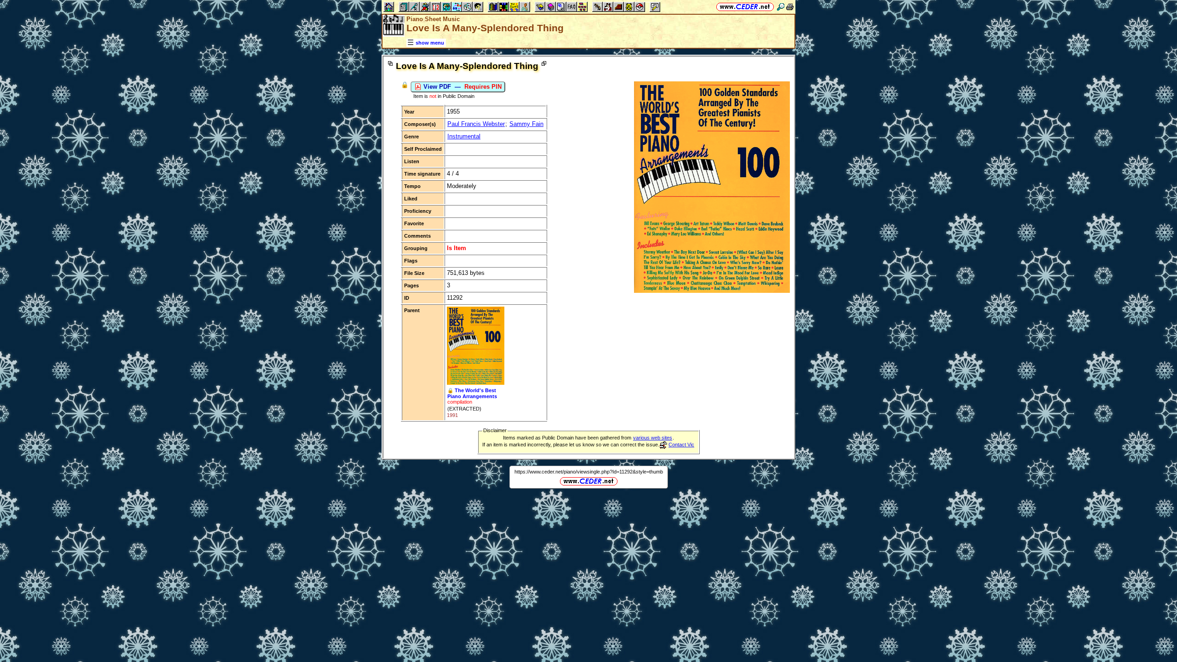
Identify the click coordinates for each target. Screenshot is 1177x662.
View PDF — (462, 86)
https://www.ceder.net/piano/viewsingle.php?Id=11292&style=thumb (588, 471)
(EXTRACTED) (464, 408)
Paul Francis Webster (476, 123)
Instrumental (463, 136)
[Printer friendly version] (790, 6)
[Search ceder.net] (780, 6)
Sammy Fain (526, 123)
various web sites (652, 437)
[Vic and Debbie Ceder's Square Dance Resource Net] (745, 6)
